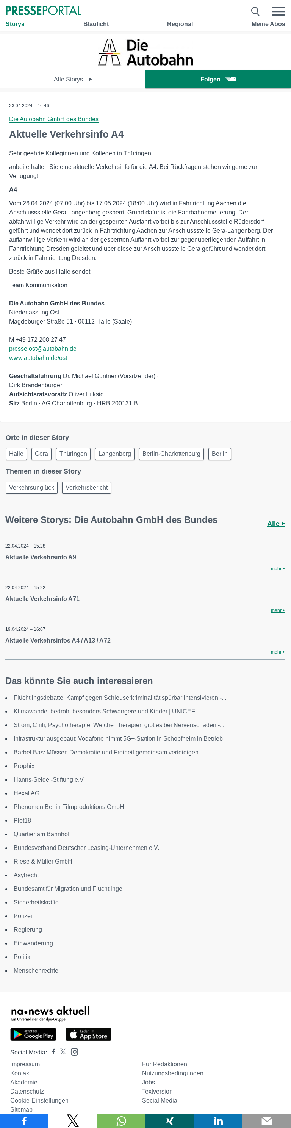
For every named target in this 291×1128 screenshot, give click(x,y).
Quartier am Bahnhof (41, 834)
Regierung (28, 929)
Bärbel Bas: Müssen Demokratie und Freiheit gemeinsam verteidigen (106, 752)
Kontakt (20, 1073)
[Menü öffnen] (278, 11)
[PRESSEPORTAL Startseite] (43, 11)
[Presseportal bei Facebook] (51, 1052)
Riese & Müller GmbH (43, 861)
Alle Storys (69, 79)
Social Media (159, 1100)
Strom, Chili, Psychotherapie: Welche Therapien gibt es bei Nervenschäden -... (119, 725)
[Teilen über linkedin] (218, 1121)
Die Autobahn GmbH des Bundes (54, 119)
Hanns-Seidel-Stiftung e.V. (49, 779)
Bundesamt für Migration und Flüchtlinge (68, 889)
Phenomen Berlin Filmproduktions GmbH (69, 807)
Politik (22, 957)
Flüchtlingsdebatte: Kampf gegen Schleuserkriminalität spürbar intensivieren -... (120, 698)
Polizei (23, 916)
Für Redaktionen (164, 1064)
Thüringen (73, 454)
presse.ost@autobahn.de (43, 349)
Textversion (157, 1091)
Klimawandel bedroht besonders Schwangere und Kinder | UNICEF (104, 711)
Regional (180, 24)
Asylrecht (26, 875)
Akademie (24, 1082)
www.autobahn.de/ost (38, 358)
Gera (41, 454)
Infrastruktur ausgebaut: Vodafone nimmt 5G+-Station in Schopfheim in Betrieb (118, 738)
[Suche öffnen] (255, 11)
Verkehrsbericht (87, 487)
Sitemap (21, 1109)
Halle (16, 454)
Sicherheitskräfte (36, 902)
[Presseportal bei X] (60, 1052)
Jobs (148, 1082)
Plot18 (22, 820)
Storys (15, 24)
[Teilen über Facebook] (24, 1121)
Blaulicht (96, 24)
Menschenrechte (36, 970)
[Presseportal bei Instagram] (72, 1051)
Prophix (24, 766)
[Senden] (266, 1121)
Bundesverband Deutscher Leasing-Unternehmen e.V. (86, 848)
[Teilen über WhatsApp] (121, 1121)
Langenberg (115, 454)
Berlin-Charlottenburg (171, 454)
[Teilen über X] (72, 1121)
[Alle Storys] (145, 63)
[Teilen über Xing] (170, 1121)
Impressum (25, 1064)
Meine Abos (268, 24)
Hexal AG (26, 793)
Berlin (220, 454)
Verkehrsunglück (31, 487)
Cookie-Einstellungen (39, 1100)
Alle (274, 523)
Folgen (210, 79)
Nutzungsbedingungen (172, 1073)
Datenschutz (27, 1091)
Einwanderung (33, 943)
